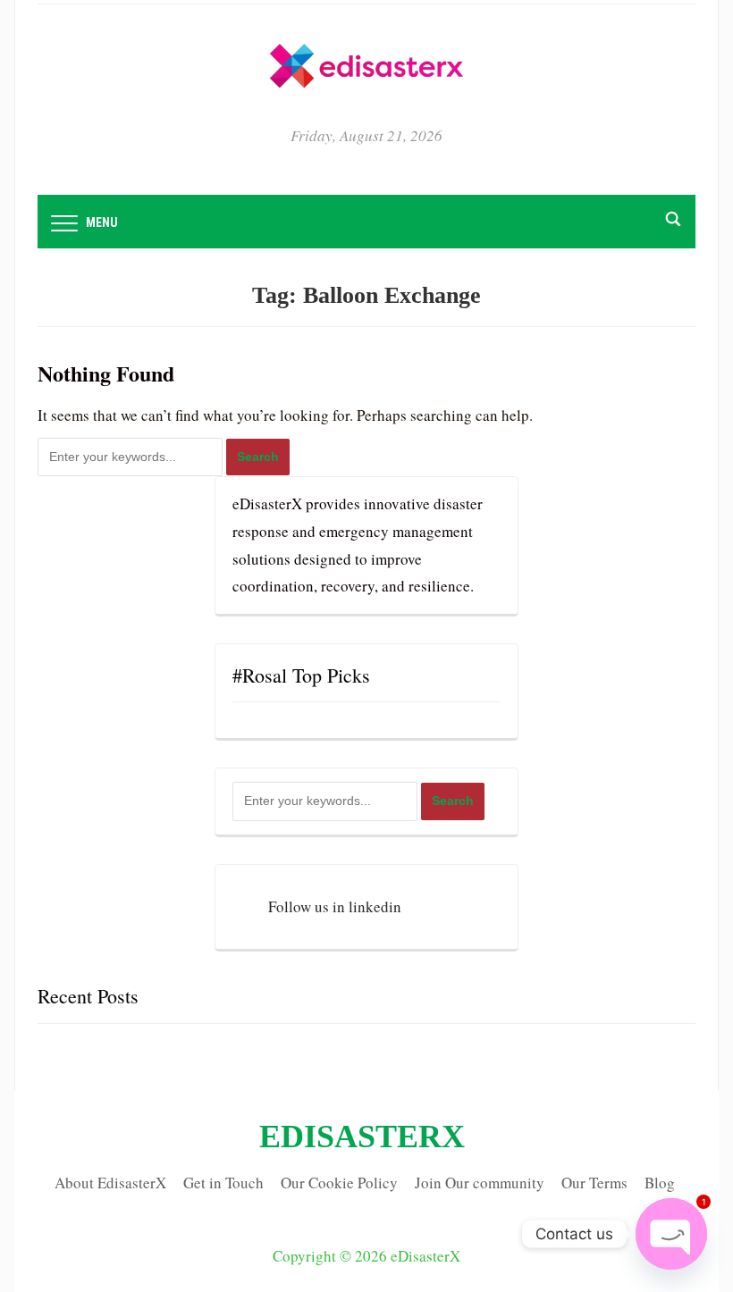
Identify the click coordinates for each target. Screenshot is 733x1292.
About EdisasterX (110, 1182)
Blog (660, 1182)
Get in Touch (223, 1182)
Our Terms (594, 1182)
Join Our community (479, 1182)
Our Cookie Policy (339, 1182)
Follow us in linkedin (334, 906)
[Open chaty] (671, 1234)
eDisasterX (362, 1136)
